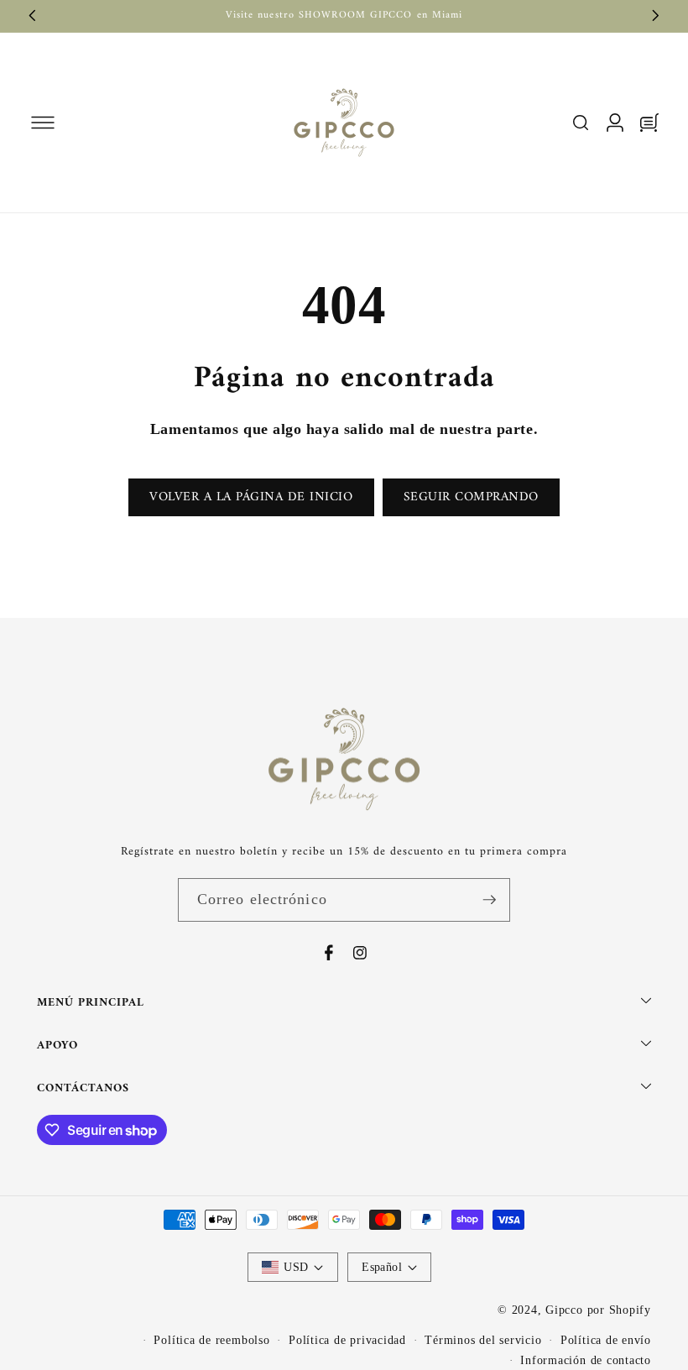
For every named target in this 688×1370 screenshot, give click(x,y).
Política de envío (605, 1339)
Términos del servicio (483, 1339)
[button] (42, 122)
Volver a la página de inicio (250, 497)
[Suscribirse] (489, 900)
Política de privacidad (347, 1339)
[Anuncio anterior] (32, 16)
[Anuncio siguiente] (656, 16)
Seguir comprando (471, 497)
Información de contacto (585, 1360)
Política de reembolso (211, 1339)
